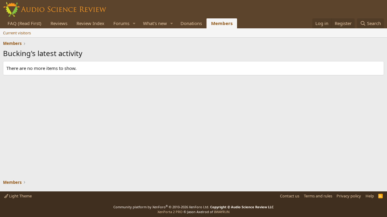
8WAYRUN (221, 211)
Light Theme (20, 196)
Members (222, 23)
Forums (121, 23)
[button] (134, 23)
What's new (155, 23)
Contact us (289, 196)
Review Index (90, 23)
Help (370, 196)
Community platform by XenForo (161, 207)
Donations (191, 23)
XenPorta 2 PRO (170, 211)
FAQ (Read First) (24, 23)
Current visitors (17, 33)
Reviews (58, 23)
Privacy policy (349, 196)
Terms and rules (318, 196)
